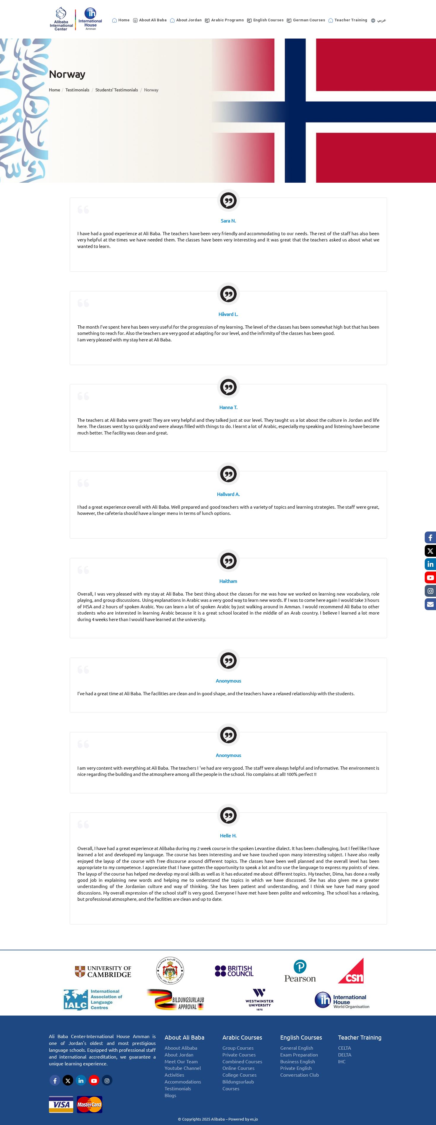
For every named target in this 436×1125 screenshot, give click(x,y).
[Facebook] (430, 537)
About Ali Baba (153, 20)
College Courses (239, 1075)
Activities (174, 1075)
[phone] (430, 604)
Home (124, 20)
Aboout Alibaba (181, 1048)
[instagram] (430, 591)
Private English (296, 1068)
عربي (381, 20)
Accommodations (183, 1082)
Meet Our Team (181, 1061)
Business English (297, 1061)
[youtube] (430, 577)
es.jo (254, 1119)
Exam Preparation (299, 1055)
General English (296, 1048)
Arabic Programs (227, 20)
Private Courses (239, 1055)
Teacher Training (351, 20)
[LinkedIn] (430, 564)
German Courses (309, 20)
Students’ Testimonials (117, 90)
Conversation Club (299, 1075)
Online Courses (238, 1068)
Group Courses (238, 1048)
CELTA (344, 1048)
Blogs (170, 1095)
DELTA (344, 1055)
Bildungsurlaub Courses (238, 1085)
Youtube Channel (183, 1068)
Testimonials (78, 90)
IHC (342, 1061)
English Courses (268, 20)
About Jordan (189, 20)
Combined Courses (242, 1061)
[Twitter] (430, 551)
